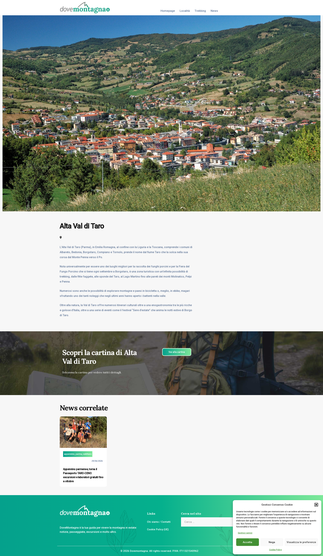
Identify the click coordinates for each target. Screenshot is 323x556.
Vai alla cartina (177, 352)
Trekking (200, 10)
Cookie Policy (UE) (158, 529)
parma (79, 454)
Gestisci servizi (245, 533)
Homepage (167, 10)
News (214, 10)
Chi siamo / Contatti (159, 521)
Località (185, 10)
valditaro (87, 454)
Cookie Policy (275, 550)
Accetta (247, 542)
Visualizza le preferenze (301, 542)
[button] (316, 504)
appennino (69, 454)
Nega (272, 542)
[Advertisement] (243, 242)
